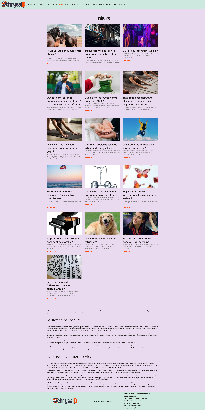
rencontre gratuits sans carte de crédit (137, 394)
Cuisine (54, 4)
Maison (48, 4)
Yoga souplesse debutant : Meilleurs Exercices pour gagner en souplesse (138, 101)
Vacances (94, 4)
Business (101, 4)
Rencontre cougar (130, 396)
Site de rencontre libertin (132, 401)
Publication (41, 4)
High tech (67, 4)
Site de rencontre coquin (132, 403)
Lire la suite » (51, 64)
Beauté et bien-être (112, 4)
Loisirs (61, 4)
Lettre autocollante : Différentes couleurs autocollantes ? (59, 285)
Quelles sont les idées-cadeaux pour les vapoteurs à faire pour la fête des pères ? (64, 101)
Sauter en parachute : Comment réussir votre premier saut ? (60, 195)
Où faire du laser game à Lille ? (140, 50)
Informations (86, 4)
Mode (73, 4)
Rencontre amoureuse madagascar (136, 398)
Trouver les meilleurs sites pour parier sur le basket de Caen (101, 54)
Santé (78, 4)
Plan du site (96, 402)
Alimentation (32, 4)
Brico (125, 4)
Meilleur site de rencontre (132, 406)
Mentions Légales (106, 402)
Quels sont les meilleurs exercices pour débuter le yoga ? (62, 148)
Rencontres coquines (131, 408)
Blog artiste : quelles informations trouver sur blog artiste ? (139, 195)
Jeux (120, 4)
